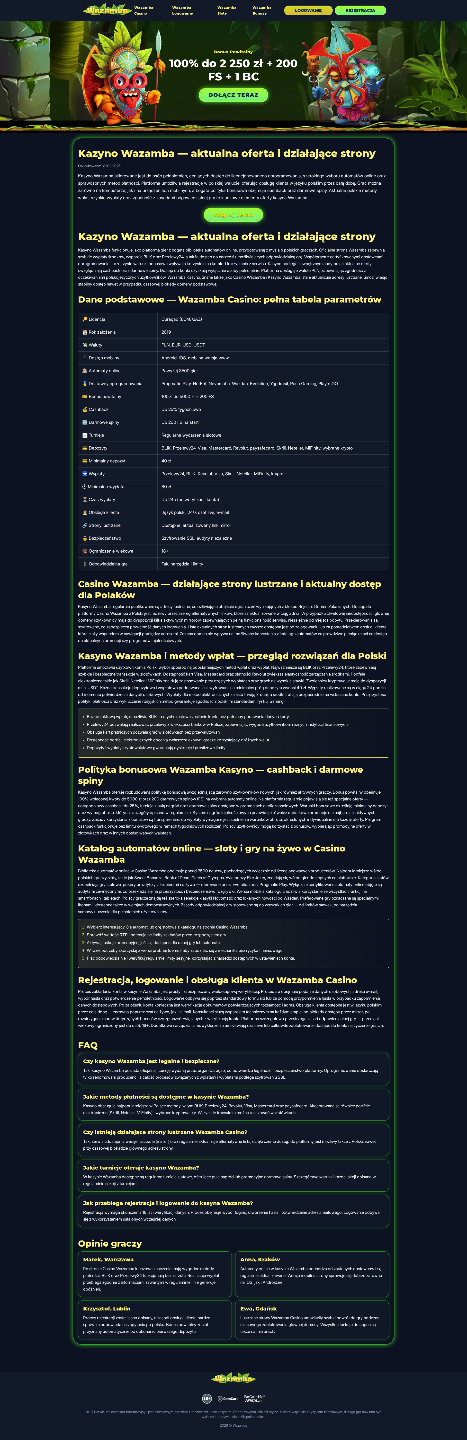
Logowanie (308, 10)
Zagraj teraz (233, 214)
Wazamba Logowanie (182, 10)
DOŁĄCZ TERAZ (233, 95)
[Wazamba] (107, 9)
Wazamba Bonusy (262, 10)
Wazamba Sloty (227, 10)
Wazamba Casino (143, 10)
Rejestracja (360, 10)
